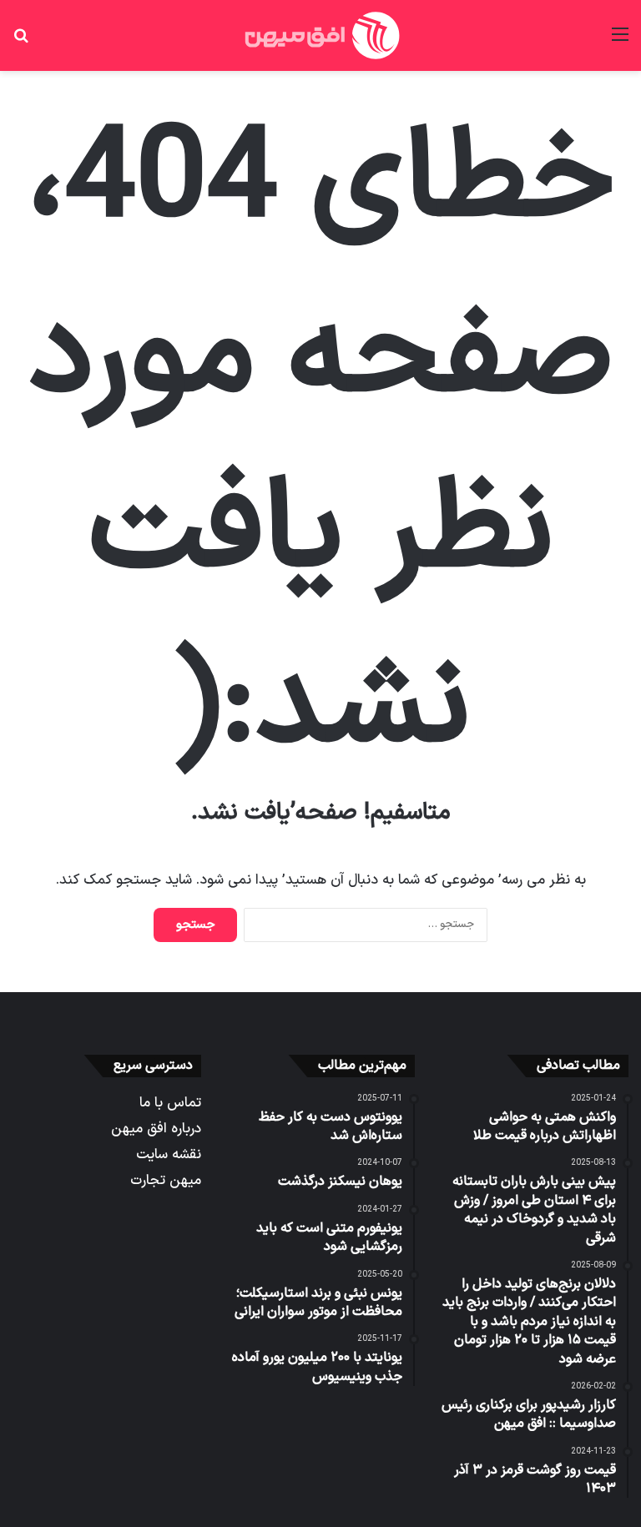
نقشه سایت (168, 1154)
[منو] (620, 41)
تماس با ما (170, 1102)
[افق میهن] (320, 35)
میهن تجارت (165, 1180)
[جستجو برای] (21, 41)
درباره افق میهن (156, 1128)
